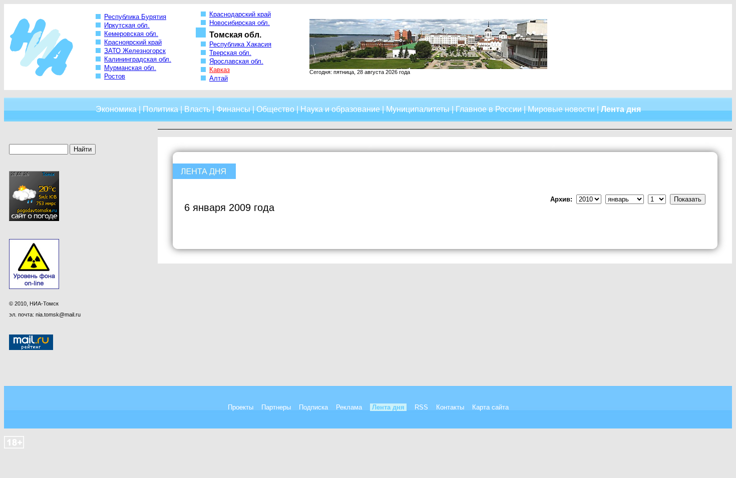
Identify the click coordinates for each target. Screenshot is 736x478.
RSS (421, 407)
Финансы (233, 109)
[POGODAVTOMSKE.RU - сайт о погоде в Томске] (34, 219)
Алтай (218, 78)
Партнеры (276, 407)
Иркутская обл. (127, 25)
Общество (275, 109)
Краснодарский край (240, 14)
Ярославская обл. (236, 61)
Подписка (313, 407)
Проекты (240, 407)
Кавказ (219, 70)
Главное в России (489, 109)
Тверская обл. (230, 52)
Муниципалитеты (418, 109)
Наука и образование (340, 109)
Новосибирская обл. (239, 22)
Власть (197, 109)
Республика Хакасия (240, 44)
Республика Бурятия (135, 16)
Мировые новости (561, 109)
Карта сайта (490, 407)
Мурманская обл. (130, 68)
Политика (160, 109)
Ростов (114, 76)
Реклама (349, 407)
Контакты (450, 407)
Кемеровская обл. (131, 34)
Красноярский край (133, 42)
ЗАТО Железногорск (135, 50)
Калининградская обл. (137, 59)
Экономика (116, 109)
